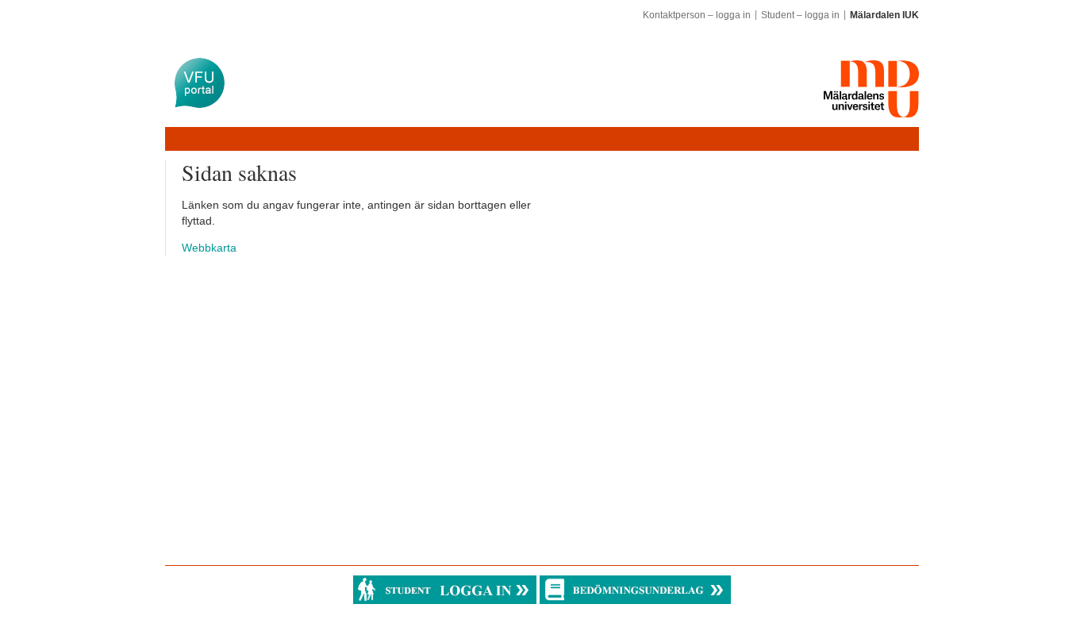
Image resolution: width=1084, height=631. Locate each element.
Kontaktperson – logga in (697, 15)
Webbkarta (209, 247)
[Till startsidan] (199, 82)
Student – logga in (800, 15)
